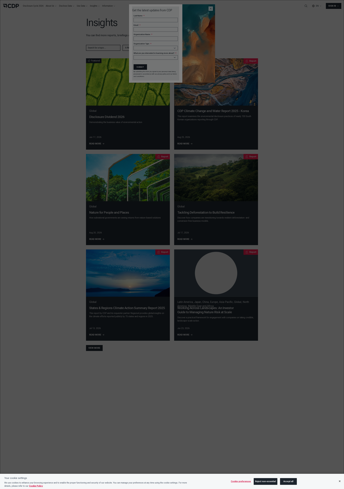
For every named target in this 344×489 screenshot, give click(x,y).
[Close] (340, 481)
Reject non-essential (265, 481)
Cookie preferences (241, 481)
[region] (172, 481)
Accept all (288, 481)
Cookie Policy (36, 486)
